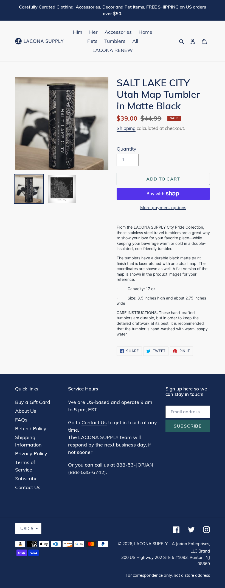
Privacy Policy (31, 453)
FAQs (21, 420)
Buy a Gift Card (32, 402)
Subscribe (26, 478)
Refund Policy (30, 428)
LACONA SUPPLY (151, 543)
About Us (25, 411)
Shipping (126, 128)
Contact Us (27, 487)
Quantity (126, 149)
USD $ (26, 528)
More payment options (163, 207)
